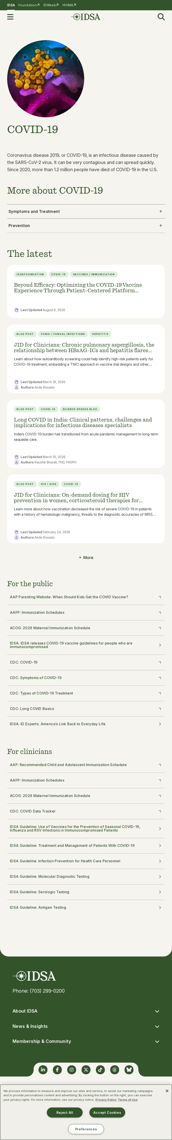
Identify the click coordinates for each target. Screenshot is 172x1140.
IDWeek (49, 5)
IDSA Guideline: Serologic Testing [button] (39, 892)
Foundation (27, 5)
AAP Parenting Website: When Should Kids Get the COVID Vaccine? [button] (69, 597)
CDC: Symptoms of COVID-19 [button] (36, 677)
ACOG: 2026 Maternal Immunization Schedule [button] (50, 628)
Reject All (64, 1112)
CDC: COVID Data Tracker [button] (33, 811)
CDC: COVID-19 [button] (23, 662)
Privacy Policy (106, 1099)
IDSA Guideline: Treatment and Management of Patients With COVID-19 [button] (72, 845)
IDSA (11, 5)
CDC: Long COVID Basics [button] (32, 708)
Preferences (86, 1129)
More (88, 557)
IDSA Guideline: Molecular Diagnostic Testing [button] (49, 876)
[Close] (167, 1091)
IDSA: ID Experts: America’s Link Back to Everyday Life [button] (57, 724)
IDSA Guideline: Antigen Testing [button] (38, 907)
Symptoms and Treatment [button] (34, 211)
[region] (86, 1112)
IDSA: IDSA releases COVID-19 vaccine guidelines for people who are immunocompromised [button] (71, 645)
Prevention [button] (19, 225)
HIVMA (67, 5)
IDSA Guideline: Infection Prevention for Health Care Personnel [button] (65, 861)
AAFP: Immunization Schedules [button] (37, 612)
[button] (13, 16)
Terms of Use (128, 1099)
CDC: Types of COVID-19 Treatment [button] (41, 693)
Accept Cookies (107, 1112)
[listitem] (86, 291)
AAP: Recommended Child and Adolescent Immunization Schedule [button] (68, 764)
